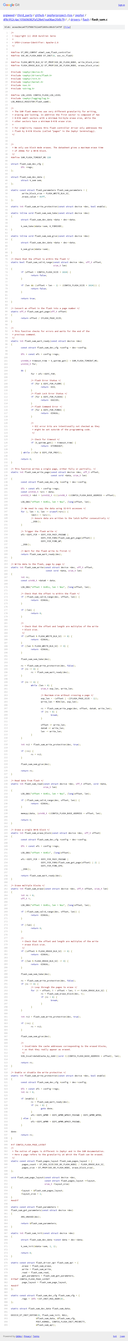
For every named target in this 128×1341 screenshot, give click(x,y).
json (122, 1336)
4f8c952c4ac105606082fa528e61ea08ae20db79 (34, 19)
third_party (24, 15)
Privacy (27, 1336)
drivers (75, 19)
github (39, 15)
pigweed (9, 15)
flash (86, 19)
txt (115, 1336)
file (67, 27)
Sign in (121, 4)
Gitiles (19, 1336)
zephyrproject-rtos (59, 15)
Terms (36, 1336)
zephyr (79, 15)
